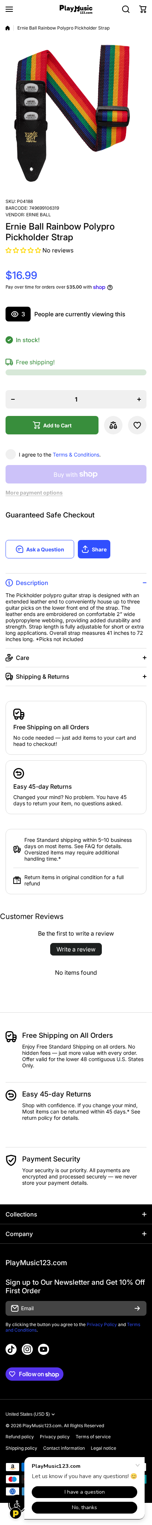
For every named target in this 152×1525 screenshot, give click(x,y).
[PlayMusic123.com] (76, 9)
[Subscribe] (137, 1308)
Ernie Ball (38, 214)
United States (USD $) (28, 1414)
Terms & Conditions (76, 454)
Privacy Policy (102, 1324)
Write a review (76, 949)
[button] (142, 9)
